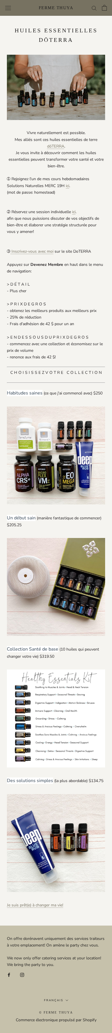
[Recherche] (94, 7)
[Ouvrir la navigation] (8, 8)
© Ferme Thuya (56, 1012)
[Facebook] (9, 974)
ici (67, 185)
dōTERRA (55, 146)
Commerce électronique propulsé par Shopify (56, 1020)
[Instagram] (22, 974)
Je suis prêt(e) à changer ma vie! (35, 905)
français (53, 1000)
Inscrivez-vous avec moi (32, 251)
